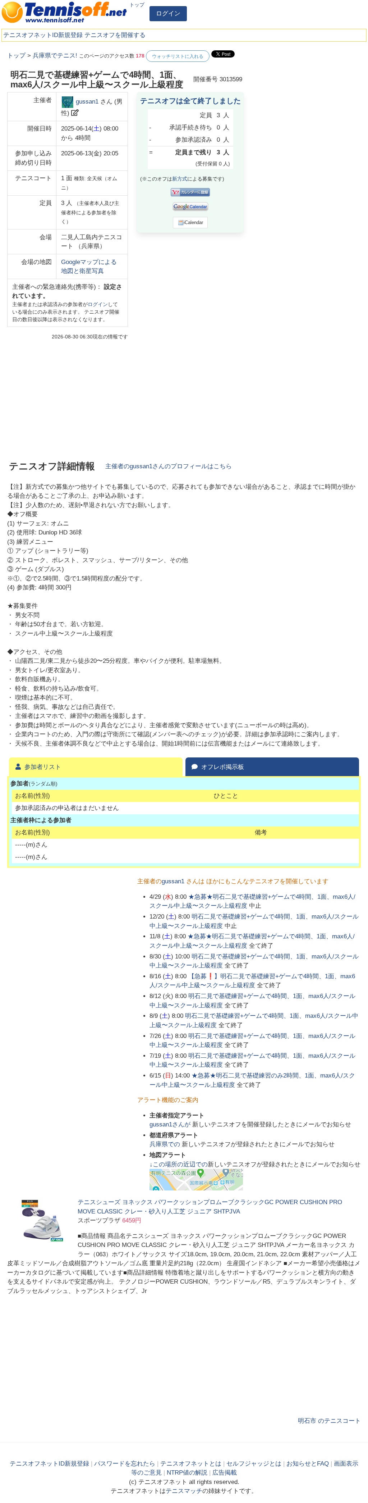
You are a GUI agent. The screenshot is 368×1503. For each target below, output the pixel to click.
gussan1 (87, 101)
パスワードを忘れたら (124, 1463)
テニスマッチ (184, 1491)
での (166, 1144)
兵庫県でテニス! (55, 55)
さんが (171, 1124)
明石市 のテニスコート (329, 1420)
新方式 (179, 179)
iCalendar (193, 222)
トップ (136, 5)
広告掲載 (224, 1472)
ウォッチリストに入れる (177, 56)
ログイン (168, 13)
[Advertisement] (307, 95)
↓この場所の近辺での (179, 1164)
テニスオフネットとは (190, 1463)
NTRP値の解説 (187, 1472)
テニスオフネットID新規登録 (43, 35)
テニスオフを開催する (115, 35)
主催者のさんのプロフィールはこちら (168, 466)
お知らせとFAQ (307, 1463)
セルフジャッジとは (253, 1463)
